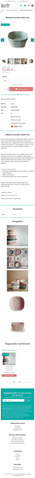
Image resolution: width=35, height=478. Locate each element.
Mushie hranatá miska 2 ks (9, 350)
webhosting (28, 474)
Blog (17, 457)
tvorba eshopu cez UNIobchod (19, 474)
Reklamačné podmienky (17, 441)
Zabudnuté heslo (17, 430)
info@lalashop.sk (11, 1)
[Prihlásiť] (25, 5)
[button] (21, 5)
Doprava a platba (17, 437)
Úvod (2, 10)
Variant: (4, 77)
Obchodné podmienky (17, 439)
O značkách (17, 456)
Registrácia (18, 428)
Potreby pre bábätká (11, 10)
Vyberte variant (9, 375)
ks (6, 89)
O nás (17, 454)
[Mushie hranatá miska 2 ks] (17, 39)
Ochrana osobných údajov (17, 443)
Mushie (13, 104)
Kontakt (17, 459)
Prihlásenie (17, 426)
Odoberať (28, 400)
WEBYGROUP (20, 475)
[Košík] (28, 5)
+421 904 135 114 (24, 1)
